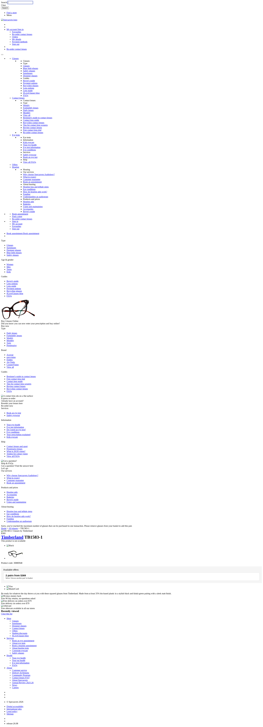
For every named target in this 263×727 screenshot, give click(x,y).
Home (3, 528)
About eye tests (18, 643)
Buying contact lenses (32, 127)
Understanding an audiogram (35, 197)
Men (9, 267)
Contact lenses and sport (17, 446)
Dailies (10, 360)
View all (26, 115)
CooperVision (13, 365)
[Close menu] (2, 54)
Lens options (28, 88)
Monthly (26, 113)
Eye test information (31, 147)
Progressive (12, 345)
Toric (9, 343)
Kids (9, 272)
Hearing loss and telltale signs (36, 187)
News (14, 685)
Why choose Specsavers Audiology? (39, 174)
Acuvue (10, 355)
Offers (15, 164)
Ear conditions (29, 189)
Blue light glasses (30, 68)
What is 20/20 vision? (16, 451)
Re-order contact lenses (22, 34)
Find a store (12, 13)
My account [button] (12, 29)
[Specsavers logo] (9, 20)
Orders (15, 37)
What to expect (29, 177)
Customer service (19, 670)
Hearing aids (28, 201)
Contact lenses (18, 98)
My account (17, 224)
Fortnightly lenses (30, 108)
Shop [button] (9, 618)
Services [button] (10, 638)
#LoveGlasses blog (31, 93)
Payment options (30, 83)
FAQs (25, 95)
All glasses (13, 528)
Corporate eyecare (20, 650)
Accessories (28, 209)
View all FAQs (29, 162)
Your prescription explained (18, 434)
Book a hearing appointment (24, 645)
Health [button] (9, 655)
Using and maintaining (33, 206)
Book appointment (20, 214)
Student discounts (19, 633)
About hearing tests (20, 648)
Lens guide (28, 90)
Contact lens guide (31, 120)
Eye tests (16, 135)
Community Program (21, 675)
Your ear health (18, 660)
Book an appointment (32, 182)
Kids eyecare (28, 142)
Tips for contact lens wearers (35, 125)
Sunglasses (27, 73)
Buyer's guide (29, 81)
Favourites (16, 32)
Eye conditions (29, 150)
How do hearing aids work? (35, 192)
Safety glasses (29, 71)
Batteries (27, 204)
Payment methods (19, 42)
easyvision (11, 357)
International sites (14, 709)
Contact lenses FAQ (20, 678)
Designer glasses (30, 76)
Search (4, 2)
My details (16, 39)
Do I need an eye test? (16, 429)
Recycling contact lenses (33, 122)
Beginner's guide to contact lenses (37, 118)
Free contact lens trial (32, 130)
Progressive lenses (14, 449)
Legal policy (12, 711)
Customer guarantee (31, 179)
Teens (9, 269)
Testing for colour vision (17, 454)
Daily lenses (28, 110)
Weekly (26, 105)
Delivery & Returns (20, 673)
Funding (26, 194)
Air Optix (11, 362)
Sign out (15, 44)
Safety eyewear (29, 155)
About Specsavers (20, 680)
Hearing (15, 167)
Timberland (12, 537)
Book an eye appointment (23, 641)
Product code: (7, 563)
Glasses (15, 58)
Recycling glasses (30, 85)
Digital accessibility (15, 706)
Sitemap (10, 714)
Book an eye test (30, 157)
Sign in (20, 29)
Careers (15, 687)
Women (10, 264)
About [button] (9, 668)
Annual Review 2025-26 (23, 682)
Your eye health (30, 145)
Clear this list (6, 614)
